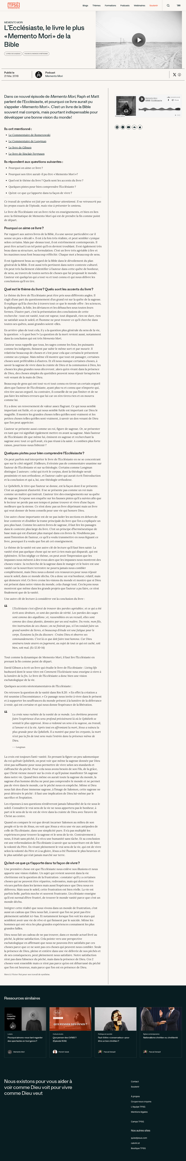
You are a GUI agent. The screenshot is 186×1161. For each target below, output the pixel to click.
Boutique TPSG (138, 1148)
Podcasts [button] (124, 5)
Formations (110, 5)
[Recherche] (166, 5)
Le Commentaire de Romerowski (29, 135)
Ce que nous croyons (141, 1101)
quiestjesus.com (139, 1137)
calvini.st (135, 1143)
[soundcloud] (134, 127)
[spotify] (117, 127)
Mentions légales (139, 1111)
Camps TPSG (137, 1121)
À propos (135, 1096)
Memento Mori (13, 23)
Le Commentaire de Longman (27, 141)
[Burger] (178, 5)
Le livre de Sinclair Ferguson (27, 153)
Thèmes (96, 5)
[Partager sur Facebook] (179, 75)
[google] (123, 127)
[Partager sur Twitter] (174, 75)
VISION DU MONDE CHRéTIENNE (36, 54)
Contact (135, 1081)
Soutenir (154, 5)
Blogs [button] (85, 5)
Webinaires (139, 5)
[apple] (140, 127)
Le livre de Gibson (20, 147)
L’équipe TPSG (138, 1106)
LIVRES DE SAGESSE (13, 54)
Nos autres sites (140, 1130)
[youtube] (128, 127)
